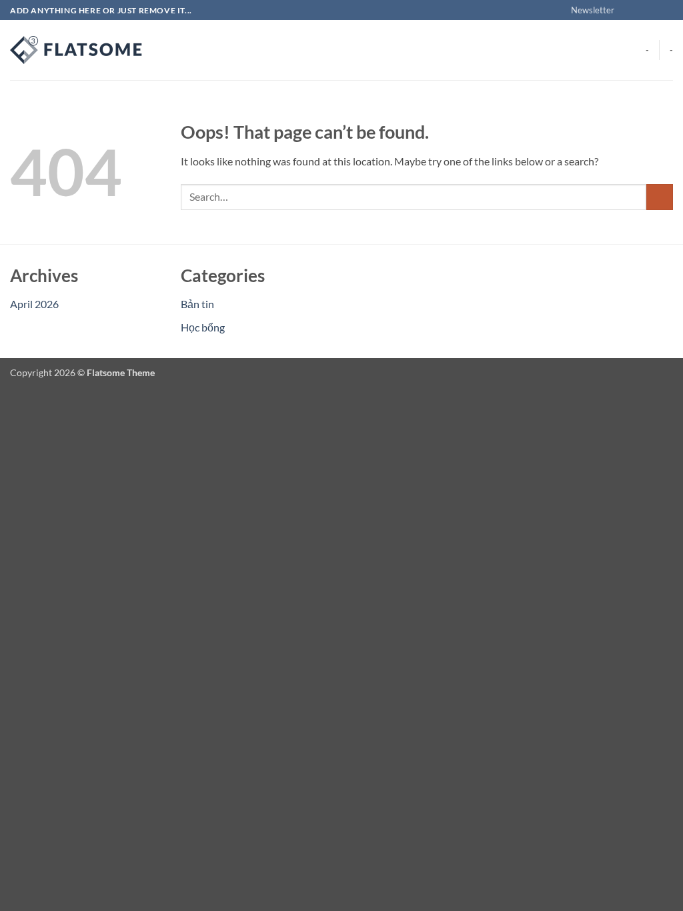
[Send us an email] (666, 10)
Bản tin (197, 303)
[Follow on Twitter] (654, 10)
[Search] (168, 50)
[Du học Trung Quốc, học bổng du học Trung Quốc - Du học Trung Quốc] (76, 50)
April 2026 (34, 303)
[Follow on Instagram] (641, 10)
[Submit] (659, 197)
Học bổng (203, 327)
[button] (586, 10)
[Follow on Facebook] (628, 10)
